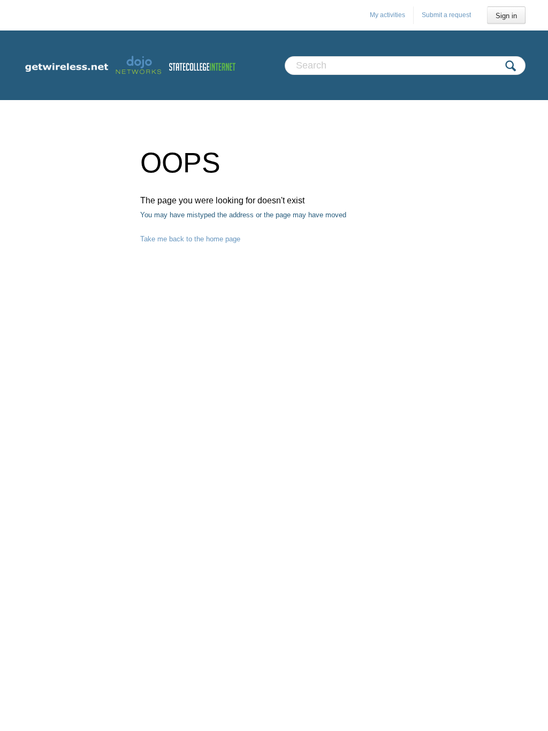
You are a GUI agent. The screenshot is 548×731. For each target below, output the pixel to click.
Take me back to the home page (190, 239)
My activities (387, 15)
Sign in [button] (506, 16)
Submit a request (446, 15)
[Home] (129, 65)
